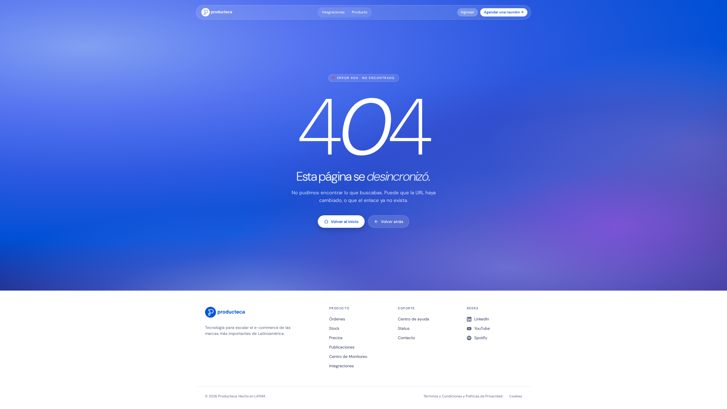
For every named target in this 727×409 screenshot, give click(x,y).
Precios (335, 337)
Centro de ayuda (413, 319)
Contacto (406, 337)
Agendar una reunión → (504, 12)
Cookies (515, 396)
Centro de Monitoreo (348, 356)
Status (404, 328)
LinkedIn (481, 319)
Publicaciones (341, 347)
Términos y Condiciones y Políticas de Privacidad (463, 396)
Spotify (480, 337)
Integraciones (333, 12)
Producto (359, 12)
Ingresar (467, 12)
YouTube (482, 328)
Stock (334, 328)
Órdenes (337, 319)
